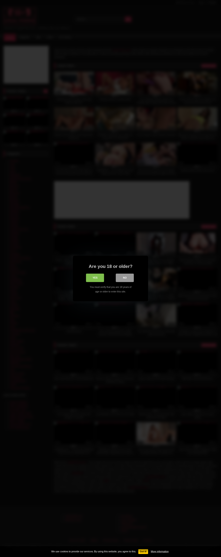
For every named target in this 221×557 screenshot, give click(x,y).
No (125, 277)
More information (160, 551)
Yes (95, 277)
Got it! (143, 551)
